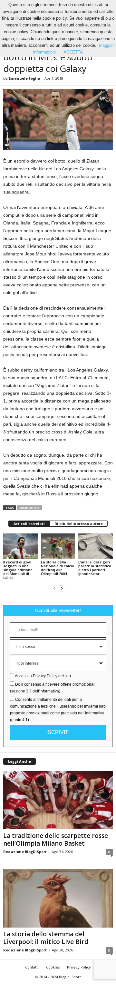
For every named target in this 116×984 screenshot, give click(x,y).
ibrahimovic (29, 508)
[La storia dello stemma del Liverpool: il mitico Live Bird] (58, 898)
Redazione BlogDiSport (25, 851)
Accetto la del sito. (43, 676)
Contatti (32, 967)
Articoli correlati (29, 523)
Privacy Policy (45, 676)
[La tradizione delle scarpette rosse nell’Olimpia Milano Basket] (58, 800)
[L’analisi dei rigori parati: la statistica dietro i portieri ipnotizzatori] (95, 546)
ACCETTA (73, 52)
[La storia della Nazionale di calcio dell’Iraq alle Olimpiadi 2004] (58, 546)
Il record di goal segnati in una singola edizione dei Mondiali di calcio (18, 570)
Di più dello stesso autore (78, 523)
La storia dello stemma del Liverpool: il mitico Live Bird (45, 938)
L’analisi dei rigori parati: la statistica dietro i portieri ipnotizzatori (94, 568)
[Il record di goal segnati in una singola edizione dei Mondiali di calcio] (20, 546)
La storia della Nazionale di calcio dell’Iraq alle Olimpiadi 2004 (57, 568)
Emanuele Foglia (24, 78)
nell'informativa (91, 713)
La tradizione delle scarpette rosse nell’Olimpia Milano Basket (55, 839)
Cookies (53, 967)
